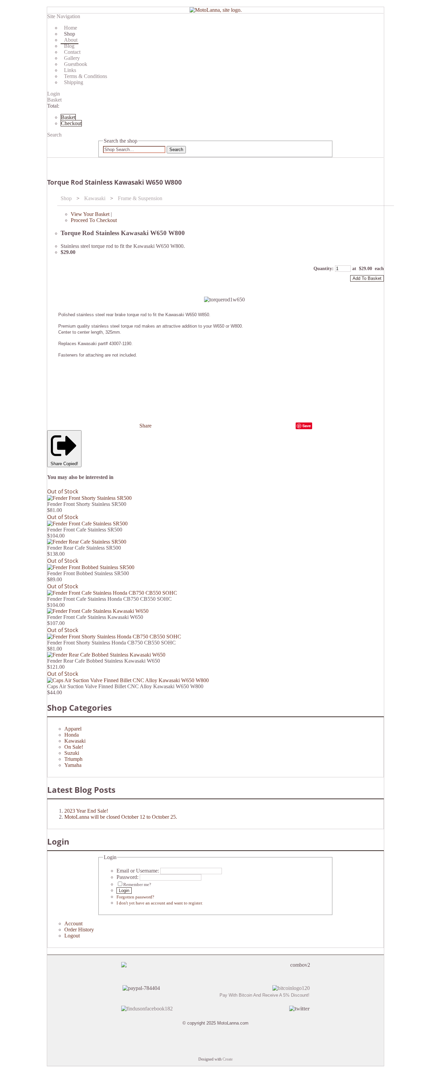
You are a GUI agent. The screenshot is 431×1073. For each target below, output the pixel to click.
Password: (127, 877)
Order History (79, 929)
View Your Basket (90, 214)
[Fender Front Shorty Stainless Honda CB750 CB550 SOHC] (114, 636)
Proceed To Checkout (94, 220)
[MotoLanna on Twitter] (299, 1008)
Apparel (72, 729)
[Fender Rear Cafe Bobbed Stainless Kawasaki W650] (106, 655)
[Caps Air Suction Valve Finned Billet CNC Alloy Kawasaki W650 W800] (128, 680)
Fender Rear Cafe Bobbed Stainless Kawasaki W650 (103, 661)
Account (73, 923)
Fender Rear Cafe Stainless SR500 (84, 548)
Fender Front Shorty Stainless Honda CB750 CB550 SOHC (111, 642)
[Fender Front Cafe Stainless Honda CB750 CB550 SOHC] (112, 593)
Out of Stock (62, 491)
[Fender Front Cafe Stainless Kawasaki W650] (97, 611)
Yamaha (72, 765)
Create (228, 1059)
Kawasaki (94, 198)
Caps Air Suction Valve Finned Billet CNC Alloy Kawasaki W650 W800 (125, 686)
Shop (66, 198)
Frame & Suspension (140, 198)
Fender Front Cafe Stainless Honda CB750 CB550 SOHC (109, 599)
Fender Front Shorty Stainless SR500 (86, 504)
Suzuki (71, 753)
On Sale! (73, 747)
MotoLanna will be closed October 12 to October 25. (120, 817)
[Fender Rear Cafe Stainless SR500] (86, 542)
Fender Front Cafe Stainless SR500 (84, 529)
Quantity (322, 268)
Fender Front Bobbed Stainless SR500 (88, 573)
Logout (72, 935)
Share (145, 426)
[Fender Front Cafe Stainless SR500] (87, 523)
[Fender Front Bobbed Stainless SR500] (90, 567)
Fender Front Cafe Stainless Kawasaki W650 (95, 617)
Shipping (73, 82)
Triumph (73, 759)
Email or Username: (138, 871)
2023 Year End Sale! (86, 811)
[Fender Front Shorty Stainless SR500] (89, 498)
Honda (71, 735)
